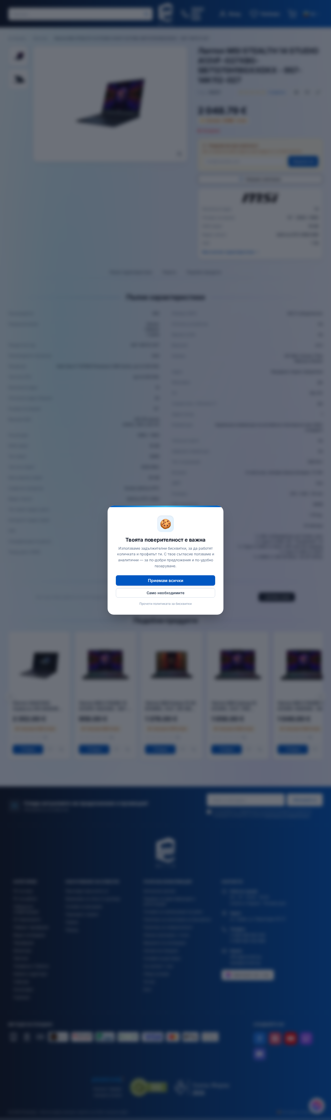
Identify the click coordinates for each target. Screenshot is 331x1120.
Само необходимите (165, 593)
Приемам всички (165, 580)
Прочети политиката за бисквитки (165, 604)
